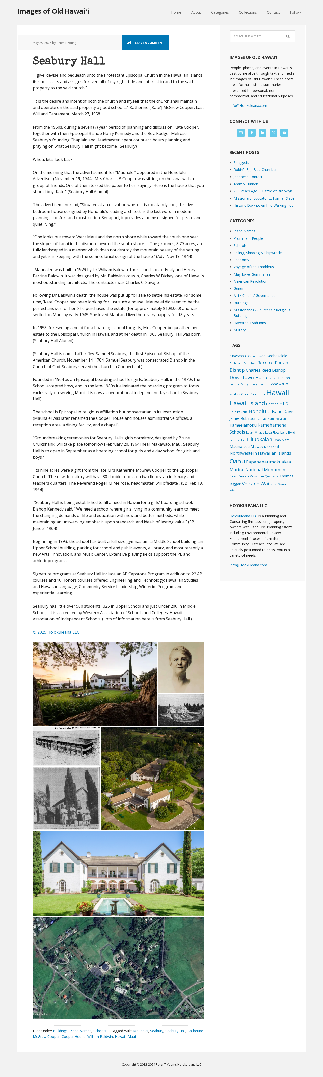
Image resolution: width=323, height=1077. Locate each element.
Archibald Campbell (243, 363)
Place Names (80, 1030)
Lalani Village (255, 432)
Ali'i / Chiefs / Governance (254, 295)
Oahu (237, 461)
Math (286, 440)
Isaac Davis (283, 411)
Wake (282, 484)
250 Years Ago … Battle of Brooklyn (263, 191)
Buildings (60, 1030)
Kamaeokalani (277, 419)
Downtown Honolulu (252, 377)
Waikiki (268, 483)
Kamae (262, 419)
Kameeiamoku (243, 425)
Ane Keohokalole (273, 355)
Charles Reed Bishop (266, 370)
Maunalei (140, 1030)
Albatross (237, 356)
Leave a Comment (149, 43)
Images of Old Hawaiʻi (53, 11)
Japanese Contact (248, 176)
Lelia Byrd (287, 432)
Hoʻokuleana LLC (243, 516)
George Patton (258, 384)
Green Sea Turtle (253, 394)
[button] (95, 684)
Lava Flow (272, 432)
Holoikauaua (239, 412)
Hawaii (120, 1036)
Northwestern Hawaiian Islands (260, 453)
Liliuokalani (260, 439)
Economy (241, 259)
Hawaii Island (247, 403)
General (240, 288)
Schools (99, 1030)
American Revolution (250, 281)
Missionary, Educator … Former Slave (264, 198)
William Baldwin (100, 1036)
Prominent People (248, 238)
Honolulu (260, 411)
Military (240, 329)
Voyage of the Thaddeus (254, 266)
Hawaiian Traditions (250, 322)
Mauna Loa (240, 446)
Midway (257, 446)
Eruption (283, 377)
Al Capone (251, 356)
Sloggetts (241, 162)
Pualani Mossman (251, 476)
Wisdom (235, 490)
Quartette (271, 476)
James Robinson (243, 418)
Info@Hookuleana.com (248, 105)
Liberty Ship (238, 440)
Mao (278, 440)
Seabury (156, 1030)
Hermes (272, 404)
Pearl (233, 476)
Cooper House (73, 1036)
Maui (132, 1036)
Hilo (283, 403)
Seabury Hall (69, 61)
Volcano (250, 483)
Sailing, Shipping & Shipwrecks (258, 252)
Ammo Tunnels (246, 184)
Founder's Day (239, 384)
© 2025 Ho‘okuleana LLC (56, 632)
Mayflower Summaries (252, 274)
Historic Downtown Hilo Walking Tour (264, 205)
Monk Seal (271, 447)
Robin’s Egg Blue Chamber (255, 169)
